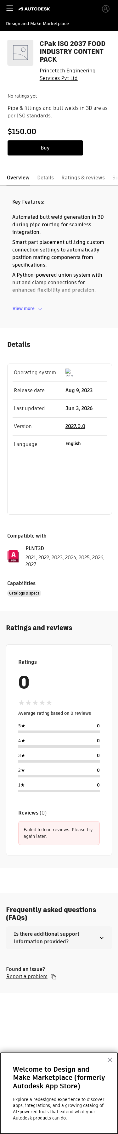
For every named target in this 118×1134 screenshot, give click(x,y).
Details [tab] (45, 177)
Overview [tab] (18, 177)
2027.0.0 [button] (75, 426)
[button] (59, 938)
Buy (45, 147)
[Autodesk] (35, 9)
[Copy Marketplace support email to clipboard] (53, 976)
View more (24, 308)
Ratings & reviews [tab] (83, 177)
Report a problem (27, 976)
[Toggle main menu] (10, 8)
